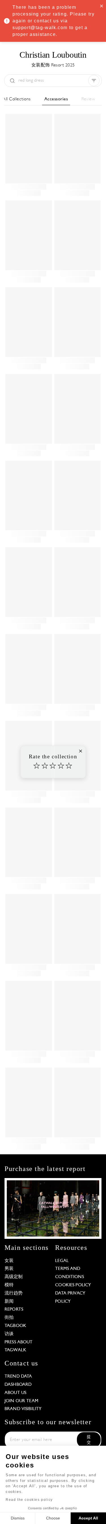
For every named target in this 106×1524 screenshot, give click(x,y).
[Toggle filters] (93, 80)
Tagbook (15, 1326)
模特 (9, 1285)
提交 (89, 1440)
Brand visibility (23, 1409)
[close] (102, 5)
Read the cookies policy (29, 1500)
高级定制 (14, 1277)
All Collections (17, 99)
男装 (9, 1269)
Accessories (56, 99)
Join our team (21, 1401)
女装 (9, 1261)
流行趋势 (14, 1293)
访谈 (9, 1334)
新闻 (9, 1301)
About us (15, 1393)
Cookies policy (73, 1285)
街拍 (9, 1317)
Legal (62, 1261)
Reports (14, 1309)
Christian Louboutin (53, 54)
